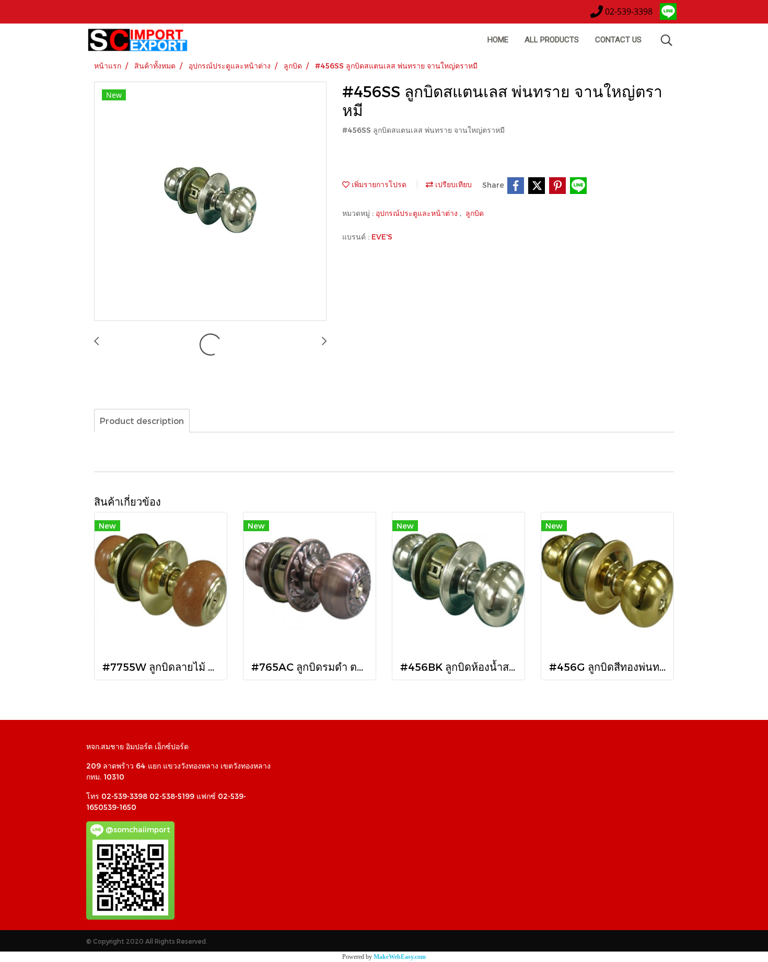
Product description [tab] (142, 421)
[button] (666, 40)
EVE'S (381, 236)
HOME (497, 39)
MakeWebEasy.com (400, 956)
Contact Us (618, 39)
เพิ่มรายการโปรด (378, 184)
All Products (552, 39)
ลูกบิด (475, 213)
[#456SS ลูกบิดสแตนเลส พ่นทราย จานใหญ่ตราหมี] (210, 202)
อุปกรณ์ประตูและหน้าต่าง (418, 213)
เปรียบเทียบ (452, 184)
